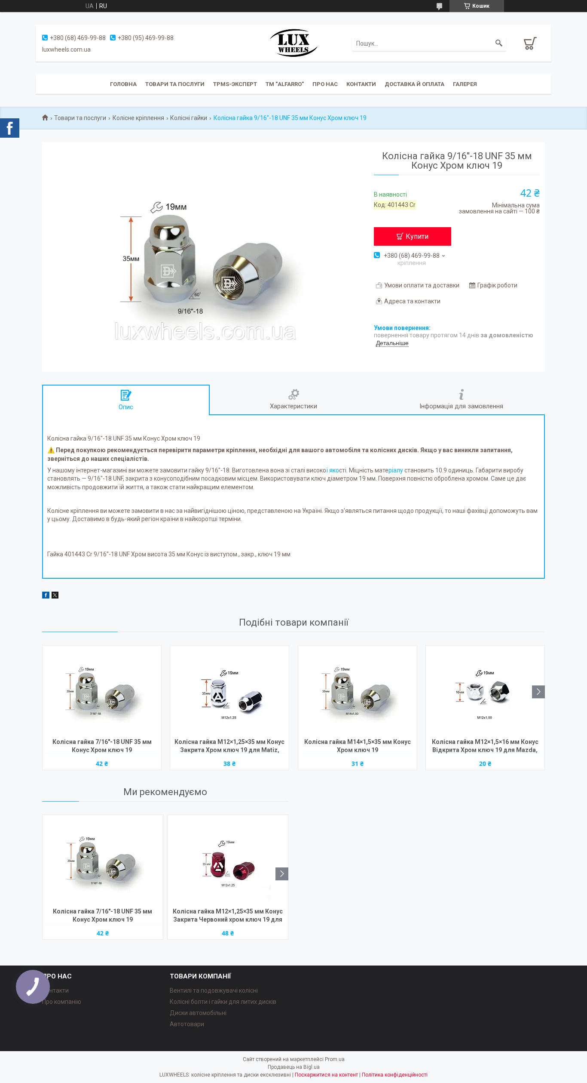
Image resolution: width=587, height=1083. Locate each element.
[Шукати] (499, 43)
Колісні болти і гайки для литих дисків (223, 1001)
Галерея (465, 84)
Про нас (325, 84)
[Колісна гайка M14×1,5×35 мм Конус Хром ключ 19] (357, 691)
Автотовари (187, 1024)
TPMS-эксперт (235, 84)
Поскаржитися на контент (326, 1075)
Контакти (361, 84)
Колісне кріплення (138, 117)
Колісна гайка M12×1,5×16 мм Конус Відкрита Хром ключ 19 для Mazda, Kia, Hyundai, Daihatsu (485, 746)
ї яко (332, 470)
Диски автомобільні (198, 1012)
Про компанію (61, 1001)
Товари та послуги (175, 84)
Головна (123, 84)
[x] (55, 596)
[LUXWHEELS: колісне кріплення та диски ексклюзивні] (293, 42)
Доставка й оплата (414, 84)
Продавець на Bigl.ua (294, 1067)
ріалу (395, 470)
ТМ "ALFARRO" (285, 84)
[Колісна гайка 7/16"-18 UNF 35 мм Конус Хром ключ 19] (102, 691)
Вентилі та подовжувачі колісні (214, 990)
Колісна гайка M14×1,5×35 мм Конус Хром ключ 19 (357, 745)
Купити (417, 236)
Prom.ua (335, 1059)
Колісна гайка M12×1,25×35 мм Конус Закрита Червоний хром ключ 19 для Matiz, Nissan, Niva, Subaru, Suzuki (228, 916)
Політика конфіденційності (395, 1075)
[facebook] (45, 596)
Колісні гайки (188, 117)
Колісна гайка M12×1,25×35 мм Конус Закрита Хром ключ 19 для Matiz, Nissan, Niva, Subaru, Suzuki (229, 746)
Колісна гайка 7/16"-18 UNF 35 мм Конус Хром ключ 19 (102, 745)
